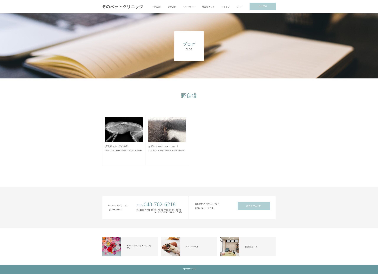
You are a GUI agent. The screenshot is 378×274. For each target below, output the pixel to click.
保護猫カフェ (208, 6)
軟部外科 (138, 151)
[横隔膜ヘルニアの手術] (124, 129)
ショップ (225, 6)
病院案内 (157, 6)
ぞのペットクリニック (122, 6)
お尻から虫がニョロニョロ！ (163, 146)
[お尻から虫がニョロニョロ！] (167, 129)
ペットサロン (189, 6)
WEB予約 (263, 6)
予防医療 (167, 151)
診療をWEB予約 (253, 206)
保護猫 (123, 151)
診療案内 (172, 6)
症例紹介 (130, 151)
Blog (118, 151)
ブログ (240, 6)
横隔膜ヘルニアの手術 (116, 146)
